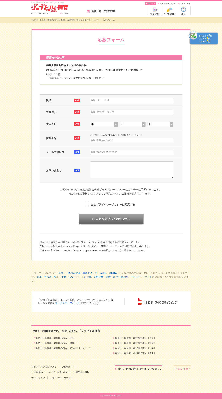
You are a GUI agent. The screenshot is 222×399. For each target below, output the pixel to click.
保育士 (61, 273)
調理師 (113, 273)
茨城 (71, 276)
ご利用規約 (37, 372)
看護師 (103, 273)
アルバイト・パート (141, 276)
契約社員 (98, 276)
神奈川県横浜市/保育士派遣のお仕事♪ (66, 65)
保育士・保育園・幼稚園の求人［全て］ (55, 338)
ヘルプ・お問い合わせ (59, 372)
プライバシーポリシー (61, 377)
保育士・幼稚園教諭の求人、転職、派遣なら (68, 331)
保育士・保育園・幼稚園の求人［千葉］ (135, 348)
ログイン (151, 3)
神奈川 (48, 276)
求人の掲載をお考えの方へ (140, 369)
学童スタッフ (90, 273)
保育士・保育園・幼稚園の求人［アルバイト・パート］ (63, 348)
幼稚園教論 (74, 273)
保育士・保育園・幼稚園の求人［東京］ (135, 338)
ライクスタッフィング (67, 303)
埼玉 (56, 276)
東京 (39, 276)
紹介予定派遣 (120, 276)
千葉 (63, 276)
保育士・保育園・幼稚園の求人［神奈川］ (136, 343)
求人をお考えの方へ (168, 3)
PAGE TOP (182, 368)
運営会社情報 (82, 372)
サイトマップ (38, 377)
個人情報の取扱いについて (85, 193)
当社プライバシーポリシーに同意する (113, 204)
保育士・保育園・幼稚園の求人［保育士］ (57, 343)
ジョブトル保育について (43, 366)
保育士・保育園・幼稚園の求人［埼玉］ (135, 353)
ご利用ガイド (185, 3)
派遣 (108, 276)
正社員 (87, 276)
